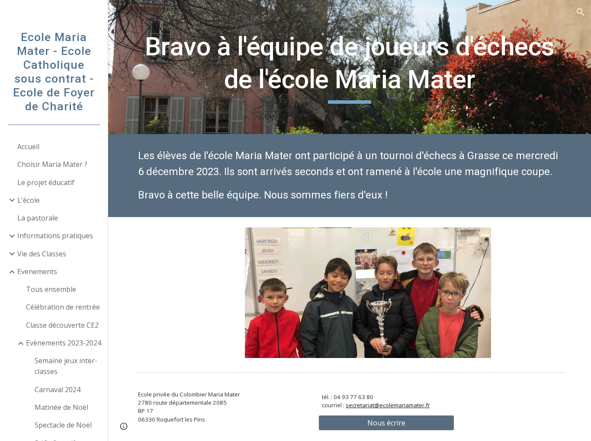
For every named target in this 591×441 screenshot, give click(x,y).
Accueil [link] (28, 146)
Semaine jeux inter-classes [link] (66, 366)
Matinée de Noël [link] (61, 407)
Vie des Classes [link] (41, 254)
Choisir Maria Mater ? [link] (52, 164)
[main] (350, 67)
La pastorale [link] (37, 218)
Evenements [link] (37, 271)
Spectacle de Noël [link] (63, 425)
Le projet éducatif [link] (45, 182)
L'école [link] (28, 200)
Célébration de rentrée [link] (63, 307)
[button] (580, 12)
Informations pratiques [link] (55, 235)
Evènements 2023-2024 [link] (63, 343)
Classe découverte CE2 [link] (62, 325)
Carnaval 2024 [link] (57, 389)
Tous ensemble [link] (51, 289)
